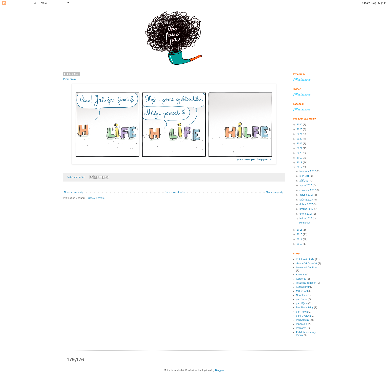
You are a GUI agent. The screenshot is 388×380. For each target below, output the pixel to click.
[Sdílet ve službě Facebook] (103, 177)
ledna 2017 (306, 218)
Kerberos (301, 278)
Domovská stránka (175, 192)
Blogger (219, 370)
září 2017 (304, 180)
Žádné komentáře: (76, 177)
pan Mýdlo (302, 303)
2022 (300, 143)
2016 (300, 229)
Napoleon (301, 295)
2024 (300, 134)
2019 (300, 157)
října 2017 (305, 176)
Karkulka (301, 274)
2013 (300, 243)
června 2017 (306, 194)
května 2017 (306, 199)
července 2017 (307, 190)
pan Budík (301, 299)
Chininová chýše (305, 259)
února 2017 (306, 213)
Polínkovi (301, 328)
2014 (300, 239)
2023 (300, 139)
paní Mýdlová (303, 315)
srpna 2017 (306, 185)
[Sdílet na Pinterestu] (107, 177)
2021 (300, 148)
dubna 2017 (306, 204)
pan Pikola (302, 311)
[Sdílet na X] (99, 177)
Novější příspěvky (73, 192)
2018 (300, 162)
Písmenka (69, 79)
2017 (300, 167)
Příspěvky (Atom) (96, 198)
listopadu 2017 (307, 171)
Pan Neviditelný (304, 307)
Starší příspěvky (275, 192)
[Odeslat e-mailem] (92, 177)
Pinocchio (301, 324)
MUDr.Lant (302, 291)
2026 (300, 124)
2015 (300, 234)
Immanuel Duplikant (307, 267)
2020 (300, 153)
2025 (300, 129)
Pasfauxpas (302, 319)
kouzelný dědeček (306, 282)
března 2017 (306, 209)
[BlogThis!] (95, 177)
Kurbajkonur (303, 287)
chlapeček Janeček (306, 263)
